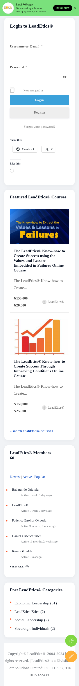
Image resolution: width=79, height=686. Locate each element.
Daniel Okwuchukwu (26, 536)
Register (39, 112)
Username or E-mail (26, 46)
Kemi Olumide (22, 551)
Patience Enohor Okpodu (29, 520)
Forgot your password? (39, 126)
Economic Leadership (31, 603)
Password (18, 67)
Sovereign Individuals (31, 628)
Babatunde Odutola (25, 489)
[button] (71, 672)
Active (27, 477)
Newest (15, 477)
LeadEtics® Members (30, 452)
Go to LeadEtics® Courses (33, 431)
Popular (39, 477)
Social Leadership (28, 620)
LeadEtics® (20, 505)
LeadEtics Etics (26, 611)
